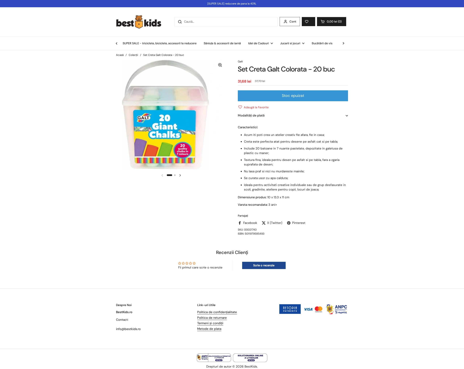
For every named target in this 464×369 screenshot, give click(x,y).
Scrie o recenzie (263, 265)
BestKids (251, 366)
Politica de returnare (212, 318)
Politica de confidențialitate (217, 312)
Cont (292, 21)
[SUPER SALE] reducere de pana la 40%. (231, 3)
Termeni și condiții (210, 323)
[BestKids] (141, 22)
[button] (331, 21)
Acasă (120, 55)
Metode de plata (209, 329)
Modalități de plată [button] (251, 115)
